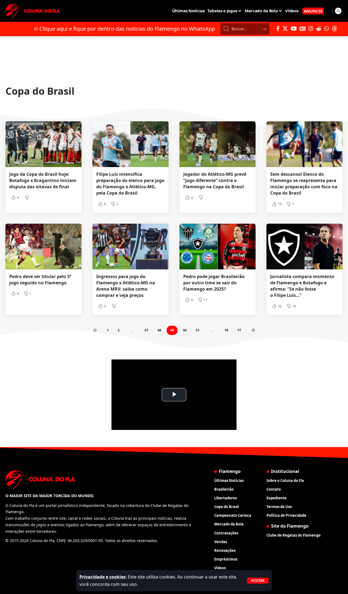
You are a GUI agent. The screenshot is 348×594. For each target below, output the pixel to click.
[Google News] (302, 28)
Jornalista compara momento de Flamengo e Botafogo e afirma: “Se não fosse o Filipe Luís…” (302, 285)
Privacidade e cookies (102, 577)
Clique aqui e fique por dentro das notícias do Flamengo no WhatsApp (127, 28)
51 (198, 330)
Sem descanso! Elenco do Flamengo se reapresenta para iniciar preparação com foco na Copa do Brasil (303, 183)
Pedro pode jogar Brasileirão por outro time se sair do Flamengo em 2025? (214, 282)
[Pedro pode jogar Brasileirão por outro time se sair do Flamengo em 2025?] (217, 246)
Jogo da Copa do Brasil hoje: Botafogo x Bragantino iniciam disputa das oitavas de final (42, 180)
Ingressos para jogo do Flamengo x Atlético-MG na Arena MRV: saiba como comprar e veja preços (125, 285)
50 (185, 330)
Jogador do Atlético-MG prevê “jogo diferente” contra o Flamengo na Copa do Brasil (214, 180)
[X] (285, 28)
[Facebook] (278, 28)
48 (159, 330)
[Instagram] (311, 28)
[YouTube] (293, 28)
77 (239, 330)
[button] (258, 581)
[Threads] (334, 28)
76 (226, 330)
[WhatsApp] (326, 28)
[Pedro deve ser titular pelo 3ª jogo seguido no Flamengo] (43, 246)
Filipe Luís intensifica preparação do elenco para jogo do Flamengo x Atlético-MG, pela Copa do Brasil (130, 183)
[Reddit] (319, 28)
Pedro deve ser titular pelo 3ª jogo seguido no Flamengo (40, 279)
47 (146, 330)
